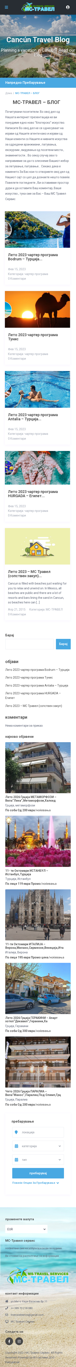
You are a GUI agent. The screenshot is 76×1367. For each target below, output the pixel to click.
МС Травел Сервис (23, 1321)
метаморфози (25, 805)
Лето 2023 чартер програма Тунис (29, 677)
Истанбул (24, 879)
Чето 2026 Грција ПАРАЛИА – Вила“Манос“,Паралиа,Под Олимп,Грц (33, 1093)
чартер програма (36, 274)
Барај (9, 635)
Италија (10, 952)
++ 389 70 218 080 (22, 1308)
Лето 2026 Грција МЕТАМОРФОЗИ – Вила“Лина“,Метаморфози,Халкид (30, 798)
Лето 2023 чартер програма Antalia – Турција (36, 685)
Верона (22, 952)
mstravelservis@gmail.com (27, 1314)
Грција (9, 805)
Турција (10, 879)
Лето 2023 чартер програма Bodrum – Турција (37, 669)
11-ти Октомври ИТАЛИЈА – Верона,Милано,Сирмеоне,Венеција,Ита (34, 945)
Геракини (21, 1026)
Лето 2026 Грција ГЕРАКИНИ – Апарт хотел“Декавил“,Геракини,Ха (31, 1019)
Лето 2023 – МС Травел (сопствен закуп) (33, 706)
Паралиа (21, 1099)
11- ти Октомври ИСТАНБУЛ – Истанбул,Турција (26, 872)
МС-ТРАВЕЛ (54, 609)
